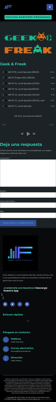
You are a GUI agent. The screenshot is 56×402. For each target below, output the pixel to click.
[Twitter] (12, 304)
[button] (22, 134)
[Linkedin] (27, 304)
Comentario (5, 158)
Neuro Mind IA (46, 399)
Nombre (3, 191)
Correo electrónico (7, 201)
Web (2, 211)
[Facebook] (5, 304)
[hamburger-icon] (50, 7)
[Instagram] (19, 304)
